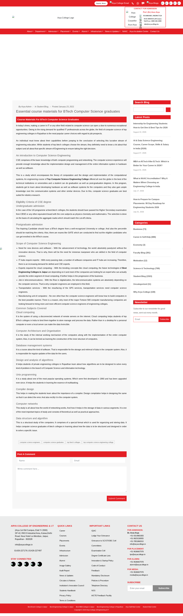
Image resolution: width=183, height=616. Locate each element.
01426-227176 (20, 551)
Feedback (95, 571)
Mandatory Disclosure (100, 575)
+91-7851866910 (137, 541)
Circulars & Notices (67, 580)
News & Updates (66, 575)
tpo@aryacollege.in (137, 554)
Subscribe (164, 319)
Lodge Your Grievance (100, 536)
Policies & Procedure (100, 580)
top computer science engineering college (98, 442)
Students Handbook (67, 590)
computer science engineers (30, 442)
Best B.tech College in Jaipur (37, 607)
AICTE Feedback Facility (101, 595)
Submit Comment (116, 498)
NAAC (125, 31)
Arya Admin (26, 107)
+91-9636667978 (137, 551)
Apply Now (101, 3)
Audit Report (64, 571)
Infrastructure (64, 551)
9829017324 (157, 16)
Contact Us (154, 31)
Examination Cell (98, 551)
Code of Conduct (98, 566)
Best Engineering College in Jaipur (61, 607)
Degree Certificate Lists (101, 556)
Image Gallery (65, 566)
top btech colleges (73, 442)
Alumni (62, 561)
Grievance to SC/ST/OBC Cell (103, 541)
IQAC (93, 531)
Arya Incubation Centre (139, 31)
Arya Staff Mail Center (132, 607)
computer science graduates (53, 442)
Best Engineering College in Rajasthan (109, 607)
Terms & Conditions (67, 600)
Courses (62, 536)
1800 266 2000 (156, 21)
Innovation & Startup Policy (102, 561)
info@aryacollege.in (151, 24)
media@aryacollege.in (139, 575)
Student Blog (42, 107)
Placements (64, 541)
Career (62, 531)
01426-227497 (35, 551)
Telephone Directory (99, 585)
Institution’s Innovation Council (71, 585)
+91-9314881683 (137, 536)
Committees (96, 546)
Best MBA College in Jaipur (85, 607)
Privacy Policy (65, 595)
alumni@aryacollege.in (139, 565)
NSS (93, 590)
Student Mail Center (149, 607)
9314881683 (147, 16)
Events (62, 546)
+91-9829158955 (137, 538)
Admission (63, 556)
